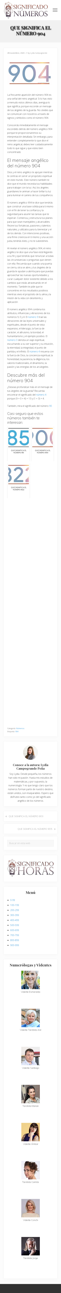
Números (20, 728)
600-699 (14, 930)
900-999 (14, 945)
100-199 (14, 905)
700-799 (14, 935)
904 (16, 731)
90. (50, 406)
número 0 (12, 340)
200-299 (14, 910)
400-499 (14, 920)
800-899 (14, 940)
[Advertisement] (30, 611)
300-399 (14, 915)
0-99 (12, 900)
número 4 (35, 351)
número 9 (33, 317)
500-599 (14, 925)
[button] (55, 10)
